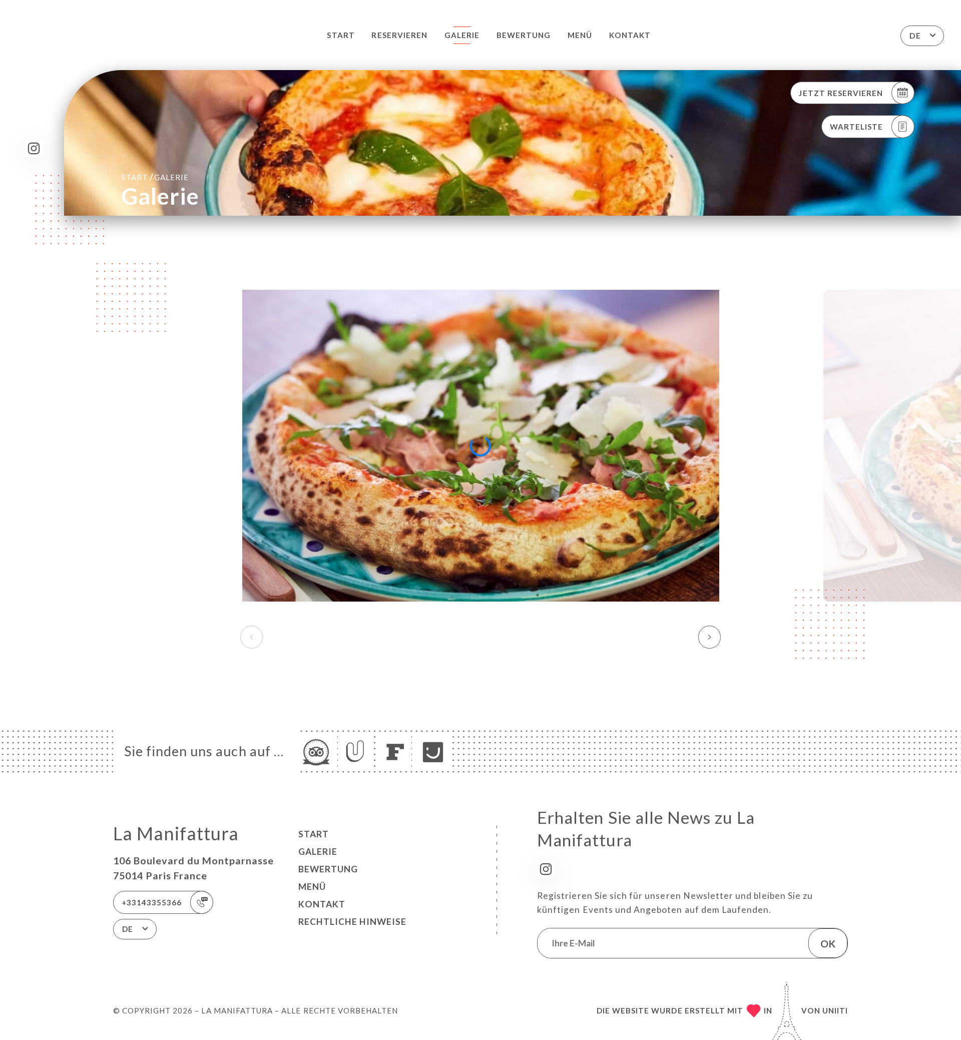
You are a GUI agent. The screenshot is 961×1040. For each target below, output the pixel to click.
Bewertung (524, 35)
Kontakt (630, 35)
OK (827, 943)
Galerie (461, 35)
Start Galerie (155, 177)
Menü (580, 35)
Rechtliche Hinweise (352, 921)
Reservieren (399, 35)
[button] (709, 637)
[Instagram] (34, 148)
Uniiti (835, 1010)
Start (340, 35)
